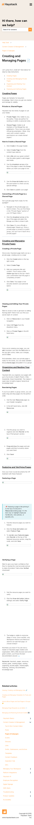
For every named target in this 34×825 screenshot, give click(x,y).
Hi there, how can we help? (14, 23)
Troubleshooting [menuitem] (8, 792)
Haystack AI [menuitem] (7, 776)
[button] (30, 718)
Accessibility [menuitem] (7, 800)
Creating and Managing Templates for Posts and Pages (16, 696)
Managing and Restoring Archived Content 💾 (15, 712)
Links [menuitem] (6, 745)
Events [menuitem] (7, 738)
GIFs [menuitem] (6, 765)
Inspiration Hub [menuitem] (10, 761)
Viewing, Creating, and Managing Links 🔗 (14, 690)
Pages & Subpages (8, 51)
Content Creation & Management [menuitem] (14, 722)
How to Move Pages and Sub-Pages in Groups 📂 (16, 702)
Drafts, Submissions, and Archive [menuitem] (16, 749)
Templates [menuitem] (8, 753)
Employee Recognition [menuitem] (10, 780)
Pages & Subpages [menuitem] (11, 734)
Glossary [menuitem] (8, 741)
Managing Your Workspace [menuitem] (12, 769)
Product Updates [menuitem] (8, 796)
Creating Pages (12, 76)
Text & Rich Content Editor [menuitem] (14, 726)
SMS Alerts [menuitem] (6, 788)
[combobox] (15, 29)
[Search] (30, 29)
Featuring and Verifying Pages (16, 89)
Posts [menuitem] (7, 730)
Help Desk (5, 42)
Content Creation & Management (13, 47)
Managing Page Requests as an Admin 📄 (14, 708)
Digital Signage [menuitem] (8, 784)
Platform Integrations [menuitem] (10, 772)
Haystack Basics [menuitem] (8, 718)
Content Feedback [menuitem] (11, 757)
